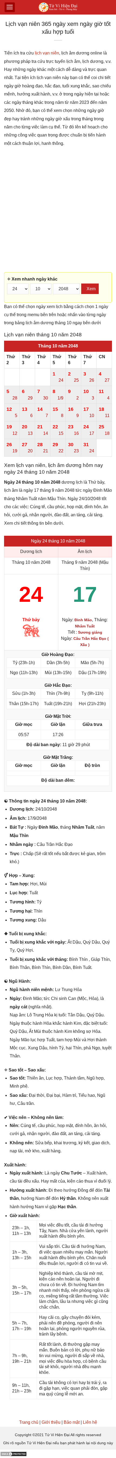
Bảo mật (72, 1422)
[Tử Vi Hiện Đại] (58, 7)
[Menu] (10, 7)
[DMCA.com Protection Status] (13, 1453)
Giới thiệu (51, 1422)
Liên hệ (90, 1422)
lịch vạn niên (47, 53)
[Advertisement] (58, 210)
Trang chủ (28, 1422)
